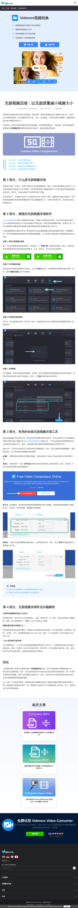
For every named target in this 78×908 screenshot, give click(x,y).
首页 (3, 8)
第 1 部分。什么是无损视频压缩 (20, 160)
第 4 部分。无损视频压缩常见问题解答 (22, 169)
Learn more (57, 906)
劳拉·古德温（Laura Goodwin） (28, 108)
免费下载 (30, 44)
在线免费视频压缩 (34, 441)
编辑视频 (13, 8)
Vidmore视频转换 (34, 18)
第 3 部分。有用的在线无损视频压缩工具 (23, 166)
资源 (7, 8)
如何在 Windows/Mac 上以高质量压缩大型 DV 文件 (26, 589)
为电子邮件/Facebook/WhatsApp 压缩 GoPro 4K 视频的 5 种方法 (39, 800)
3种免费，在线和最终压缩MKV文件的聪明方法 (39, 734)
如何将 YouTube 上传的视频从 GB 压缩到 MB (24, 592)
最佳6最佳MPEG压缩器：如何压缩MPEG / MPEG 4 (39, 767)
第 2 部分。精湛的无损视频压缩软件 (22, 163)
